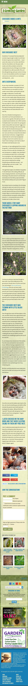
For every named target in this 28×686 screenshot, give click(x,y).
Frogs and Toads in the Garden (8, 568)
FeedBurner (16, 603)
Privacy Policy (19, 681)
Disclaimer (18, 678)
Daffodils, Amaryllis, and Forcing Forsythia (19, 550)
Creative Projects (6, 680)
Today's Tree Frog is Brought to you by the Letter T (7, 551)
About (17, 674)
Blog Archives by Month (7, 683)
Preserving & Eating (7, 678)
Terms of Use (19, 680)
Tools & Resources (6, 681)
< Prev (22, 578)
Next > (25, 578)
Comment (7, 21)
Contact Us (18, 676)
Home (3, 674)
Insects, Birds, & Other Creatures (19, 483)
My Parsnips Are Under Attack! (19, 568)
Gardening (4, 676)
